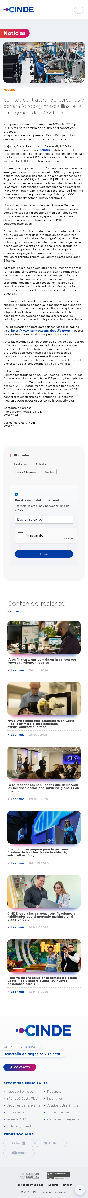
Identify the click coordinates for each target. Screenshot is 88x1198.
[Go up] (80, 1190)
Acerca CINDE (17, 1119)
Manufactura (20, 464)
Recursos (54, 1091)
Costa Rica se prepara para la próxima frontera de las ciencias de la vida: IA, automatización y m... (37, 852)
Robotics (41, 464)
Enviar (44, 554)
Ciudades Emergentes (64, 1119)
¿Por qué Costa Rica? (23, 1098)
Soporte (53, 1184)
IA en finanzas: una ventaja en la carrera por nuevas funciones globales (41, 661)
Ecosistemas (16, 1112)
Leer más (17, 670)
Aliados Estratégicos (63, 1105)
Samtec (45, 150)
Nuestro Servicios (20, 1091)
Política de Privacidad (29, 1184)
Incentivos (55, 1098)
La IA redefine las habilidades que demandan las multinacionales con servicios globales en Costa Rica (43, 788)
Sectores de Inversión (23, 1105)
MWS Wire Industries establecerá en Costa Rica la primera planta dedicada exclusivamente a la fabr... (40, 724)
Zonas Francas (58, 1112)
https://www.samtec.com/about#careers (41, 330)
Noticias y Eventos (21, 1126)
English (67, 1184)
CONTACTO (21, 1067)
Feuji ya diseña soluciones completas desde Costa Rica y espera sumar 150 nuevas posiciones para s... (42, 981)
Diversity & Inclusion (24, 472)
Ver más (13, 611)
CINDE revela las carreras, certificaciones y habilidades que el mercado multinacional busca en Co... (41, 916)
